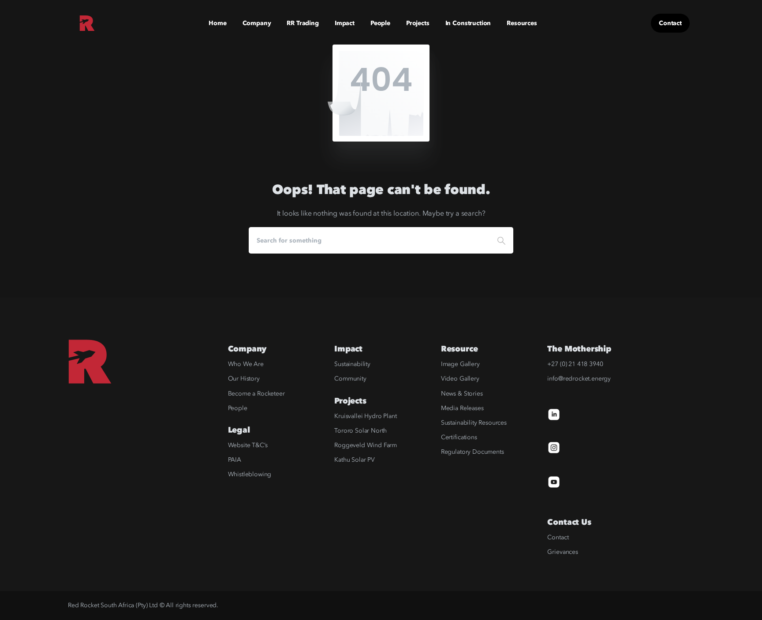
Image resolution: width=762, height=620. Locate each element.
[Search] (501, 240)
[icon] (553, 413)
